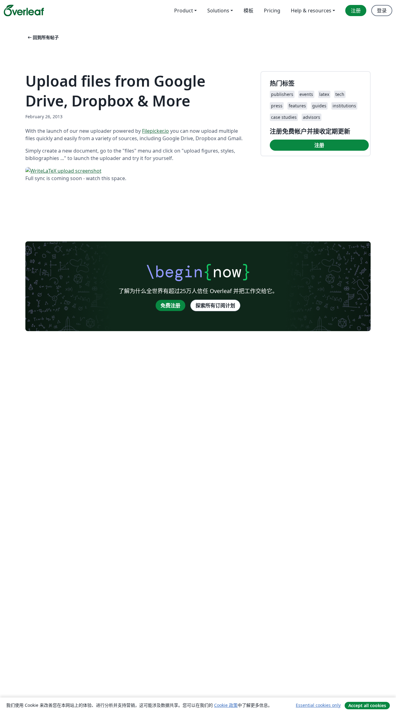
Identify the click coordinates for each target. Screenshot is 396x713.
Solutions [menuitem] (218, 10)
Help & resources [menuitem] (311, 10)
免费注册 (170, 305)
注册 (319, 145)
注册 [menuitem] (356, 10)
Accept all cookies (367, 705)
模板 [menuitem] (248, 10)
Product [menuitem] (183, 10)
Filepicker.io (155, 130)
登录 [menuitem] (382, 10)
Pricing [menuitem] (272, 10)
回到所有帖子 (43, 37)
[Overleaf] (24, 10)
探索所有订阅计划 (215, 305)
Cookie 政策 (226, 705)
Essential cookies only (318, 705)
